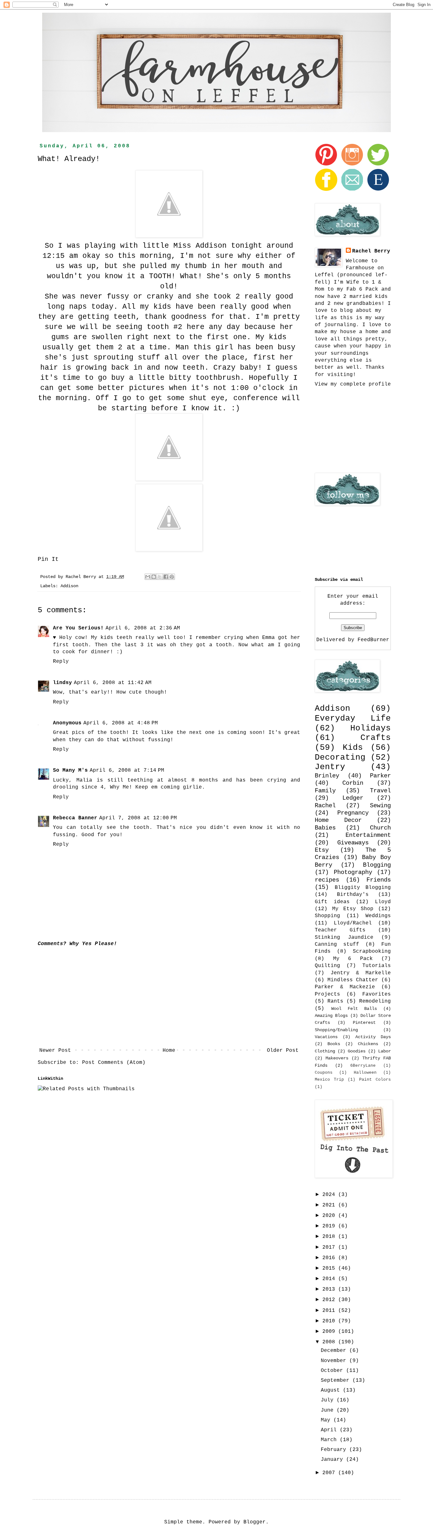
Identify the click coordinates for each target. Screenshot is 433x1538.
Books (333, 1043)
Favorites (376, 994)
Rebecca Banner (75, 818)
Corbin (352, 783)
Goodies (356, 1051)
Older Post (283, 1050)
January (333, 1459)
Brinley (327, 775)
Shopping (327, 916)
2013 (330, 1289)
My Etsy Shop (352, 909)
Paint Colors (375, 1079)
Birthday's (353, 894)
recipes (327, 879)
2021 (330, 1205)
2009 (330, 1331)
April (330, 1430)
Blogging (377, 865)
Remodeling (375, 1001)
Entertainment (368, 835)
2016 (330, 1258)
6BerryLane (363, 1065)
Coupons (324, 1072)
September (336, 1380)
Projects (327, 994)
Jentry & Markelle (361, 973)
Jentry (330, 767)
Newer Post (55, 1050)
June (329, 1410)
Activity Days (373, 1036)
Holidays (370, 728)
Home (169, 1050)
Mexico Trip (329, 1079)
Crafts (375, 737)
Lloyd (383, 902)
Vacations (326, 1036)
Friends (378, 879)
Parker (380, 775)
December (335, 1350)
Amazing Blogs (331, 1015)
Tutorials (376, 966)
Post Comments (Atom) (113, 1062)
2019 (330, 1226)
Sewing (380, 805)
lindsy (62, 683)
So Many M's (70, 770)
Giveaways (353, 842)
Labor (384, 1051)
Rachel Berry (371, 251)
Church (380, 827)
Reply (61, 661)
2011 (330, 1310)
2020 (330, 1216)
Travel (380, 790)
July (329, 1400)
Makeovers (337, 1058)
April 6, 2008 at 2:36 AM (143, 628)
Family (325, 790)
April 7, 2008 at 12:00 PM (138, 818)
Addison (69, 585)
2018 (330, 1236)
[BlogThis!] (154, 577)
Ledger (352, 798)
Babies (325, 827)
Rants (335, 1001)
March (330, 1440)
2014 (330, 1279)
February (335, 1450)
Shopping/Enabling (336, 1029)
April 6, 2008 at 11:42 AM (113, 683)
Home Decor (338, 820)
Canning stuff (337, 944)
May (327, 1420)
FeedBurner (373, 640)
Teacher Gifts (340, 930)
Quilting (327, 966)
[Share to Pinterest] (172, 577)
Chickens (368, 1043)
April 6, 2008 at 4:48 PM (120, 723)
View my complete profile (353, 384)
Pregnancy (353, 812)
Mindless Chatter (352, 980)
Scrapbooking (372, 951)
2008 (330, 1342)
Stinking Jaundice (344, 937)
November (335, 1361)
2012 (330, 1300)
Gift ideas (332, 902)
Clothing (325, 1051)
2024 (330, 1195)
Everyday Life (353, 718)
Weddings (378, 916)
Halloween (365, 1072)
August (332, 1390)
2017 (330, 1247)
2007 (330, 1473)
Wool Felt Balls (354, 1008)
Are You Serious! (78, 628)
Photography (353, 872)
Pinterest (364, 1022)
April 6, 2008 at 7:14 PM (127, 770)
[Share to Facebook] (166, 577)
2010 (330, 1321)
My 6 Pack (353, 959)
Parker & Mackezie (345, 987)
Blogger (254, 1522)
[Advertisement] (169, 997)
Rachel (325, 805)
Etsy (322, 850)
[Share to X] (160, 577)
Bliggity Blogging (363, 887)
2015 (330, 1268)
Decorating (340, 757)
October (333, 1370)
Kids (353, 747)
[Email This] (148, 577)
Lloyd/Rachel (353, 923)
